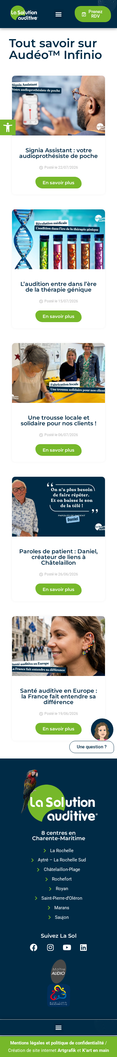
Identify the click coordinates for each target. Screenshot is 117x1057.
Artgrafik (67, 1050)
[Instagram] (50, 947)
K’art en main (95, 1050)
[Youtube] (66, 947)
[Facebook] (33, 947)
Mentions (19, 1043)
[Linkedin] (83, 947)
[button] (8, 127)
